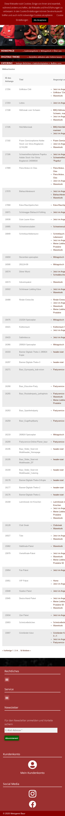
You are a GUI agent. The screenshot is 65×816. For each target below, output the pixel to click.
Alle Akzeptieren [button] (40, 20)
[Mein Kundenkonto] (32, 764)
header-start (58, 352)
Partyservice (58, 369)
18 (21, 650)
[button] (7, 679)
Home (55, 581)
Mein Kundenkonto (32, 773)
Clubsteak (57, 525)
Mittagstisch (58, 257)
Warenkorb (58, 96)
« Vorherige (7, 650)
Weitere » (27, 650)
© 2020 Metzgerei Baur (14, 813)
